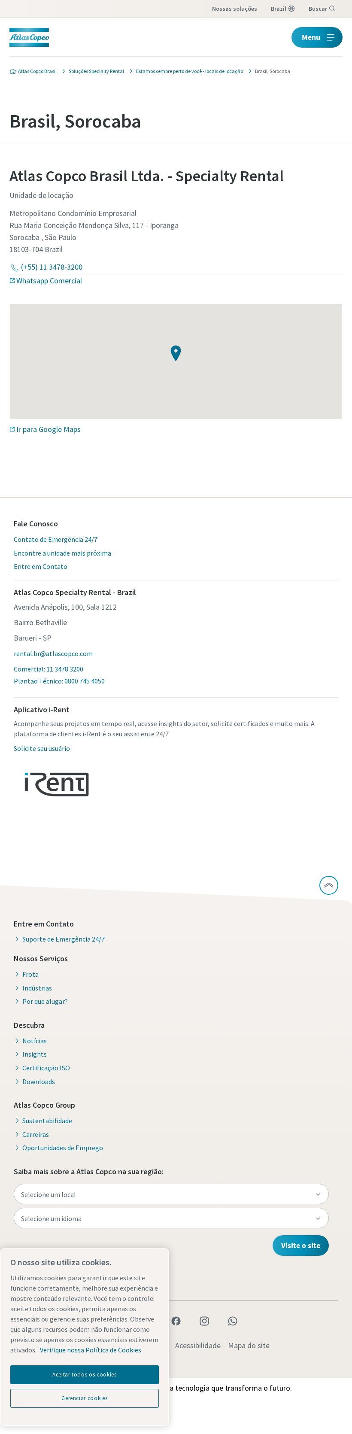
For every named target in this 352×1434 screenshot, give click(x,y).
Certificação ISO (46, 1067)
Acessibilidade (198, 1345)
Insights (34, 1054)
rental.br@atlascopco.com (53, 653)
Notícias (34, 1040)
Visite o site (300, 1245)
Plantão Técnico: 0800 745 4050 (59, 681)
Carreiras (35, 1134)
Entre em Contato (40, 566)
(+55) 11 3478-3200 (51, 267)
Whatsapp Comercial (49, 281)
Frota (30, 974)
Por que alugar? (45, 1001)
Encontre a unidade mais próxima (62, 553)
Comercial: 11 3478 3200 (48, 669)
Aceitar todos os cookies (84, 1374)
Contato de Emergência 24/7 (55, 539)
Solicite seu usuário (42, 748)
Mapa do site (249, 1345)
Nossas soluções (234, 8)
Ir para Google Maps (48, 429)
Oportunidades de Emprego (62, 1147)
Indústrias (37, 988)
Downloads (38, 1081)
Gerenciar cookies (84, 1398)
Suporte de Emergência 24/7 (63, 939)
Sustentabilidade (47, 1120)
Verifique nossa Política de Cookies (90, 1350)
